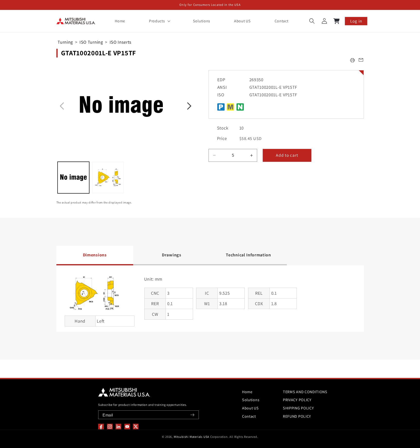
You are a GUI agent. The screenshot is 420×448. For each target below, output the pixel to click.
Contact (249, 416)
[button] (159, 21)
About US (250, 408)
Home (247, 391)
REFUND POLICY (297, 416)
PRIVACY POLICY (297, 399)
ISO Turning (91, 42)
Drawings (171, 255)
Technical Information (248, 255)
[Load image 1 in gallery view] (73, 177)
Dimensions (95, 255)
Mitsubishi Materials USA (191, 437)
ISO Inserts (121, 42)
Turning (65, 42)
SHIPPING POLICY (298, 408)
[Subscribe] (192, 414)
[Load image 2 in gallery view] (108, 177)
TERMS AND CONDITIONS (305, 391)
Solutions (250, 399)
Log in (356, 21)
